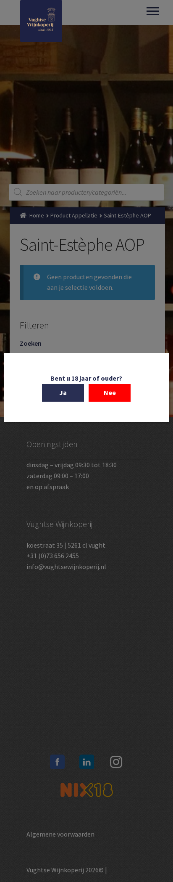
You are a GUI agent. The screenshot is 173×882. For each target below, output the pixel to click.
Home (36, 215)
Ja (63, 392)
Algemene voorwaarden (60, 834)
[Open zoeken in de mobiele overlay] (87, 192)
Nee (110, 392)
